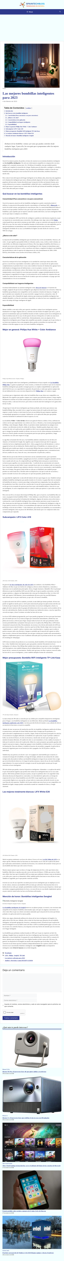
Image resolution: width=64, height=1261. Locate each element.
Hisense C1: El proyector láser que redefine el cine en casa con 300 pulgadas (25, 1118)
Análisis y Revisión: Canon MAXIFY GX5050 (19, 960)
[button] (60, 12)
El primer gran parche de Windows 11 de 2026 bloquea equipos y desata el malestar (28, 1253)
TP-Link (22, 955)
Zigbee (56, 220)
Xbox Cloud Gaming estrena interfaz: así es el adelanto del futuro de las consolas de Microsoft (31, 1166)
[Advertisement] (32, 27)
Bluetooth (54, 205)
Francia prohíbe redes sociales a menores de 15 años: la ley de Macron (24, 1211)
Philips (11, 955)
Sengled (16, 955)
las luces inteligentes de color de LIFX (21, 584)
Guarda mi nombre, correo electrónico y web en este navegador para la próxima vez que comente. (32, 1005)
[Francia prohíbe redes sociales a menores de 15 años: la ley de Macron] (32, 1190)
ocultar (28, 108)
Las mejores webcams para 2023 (15, 958)
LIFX (6, 955)
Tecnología (8, 953)
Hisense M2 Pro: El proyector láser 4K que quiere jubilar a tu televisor (24, 1071)
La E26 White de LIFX (50, 859)
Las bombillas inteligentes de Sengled (14, 907)
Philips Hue (39, 391)
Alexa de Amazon (41, 287)
